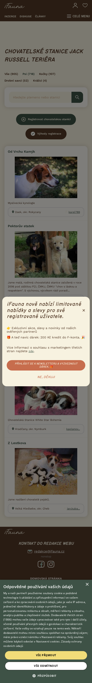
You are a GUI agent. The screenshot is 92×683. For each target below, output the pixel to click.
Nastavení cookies (48, 641)
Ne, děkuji (46, 377)
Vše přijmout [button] (46, 655)
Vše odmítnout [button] (46, 666)
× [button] (87, 584)
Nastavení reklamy (54, 637)
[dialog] (46, 631)
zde (31, 351)
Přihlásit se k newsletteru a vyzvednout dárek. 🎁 (46, 365)
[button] (46, 675)
